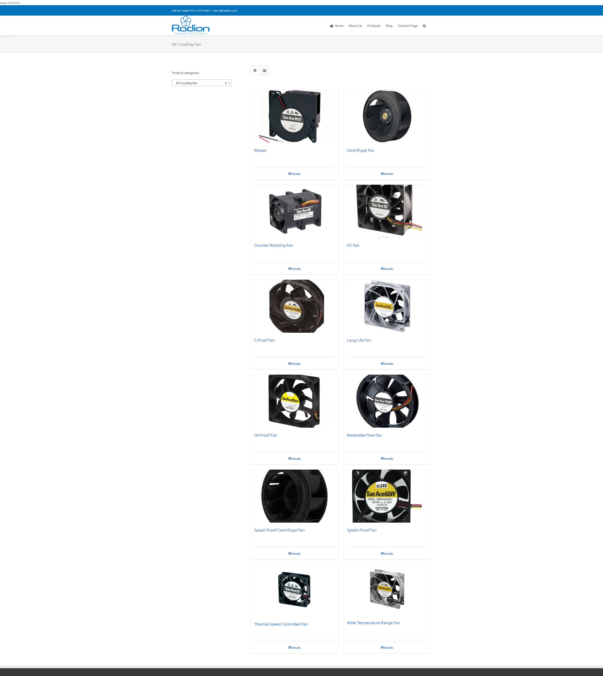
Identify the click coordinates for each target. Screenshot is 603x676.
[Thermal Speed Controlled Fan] (294, 591)
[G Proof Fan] (294, 306)
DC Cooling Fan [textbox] (200, 83)
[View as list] (264, 70)
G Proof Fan (264, 340)
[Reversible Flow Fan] (387, 401)
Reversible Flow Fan (364, 435)
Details (296, 174)
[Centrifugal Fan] (387, 116)
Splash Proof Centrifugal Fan (279, 530)
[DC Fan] (387, 211)
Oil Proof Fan (265, 435)
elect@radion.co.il (225, 10)
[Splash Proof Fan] (387, 496)
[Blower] (294, 116)
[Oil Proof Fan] (294, 401)
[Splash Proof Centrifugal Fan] (294, 496)
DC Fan (353, 245)
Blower (260, 150)
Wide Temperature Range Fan (373, 622)
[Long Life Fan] (387, 306)
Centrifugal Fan (360, 150)
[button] (424, 26)
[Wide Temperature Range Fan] (387, 590)
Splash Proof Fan (362, 530)
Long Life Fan (359, 340)
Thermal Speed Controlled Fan (281, 624)
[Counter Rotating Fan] (294, 211)
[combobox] (202, 82)
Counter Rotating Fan (273, 245)
